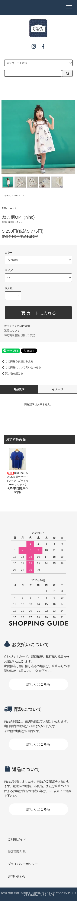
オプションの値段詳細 (17, 325)
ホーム (7, 195)
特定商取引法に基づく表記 (19, 335)
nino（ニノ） (20, 195)
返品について (12, 330)
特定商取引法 (17, 851)
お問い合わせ (17, 876)
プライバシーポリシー (23, 864)
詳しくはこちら (38, 684)
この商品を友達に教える (19, 361)
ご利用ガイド (17, 839)
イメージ (57, 389)
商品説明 (19, 389)
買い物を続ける (14, 373)
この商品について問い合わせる (23, 367)
